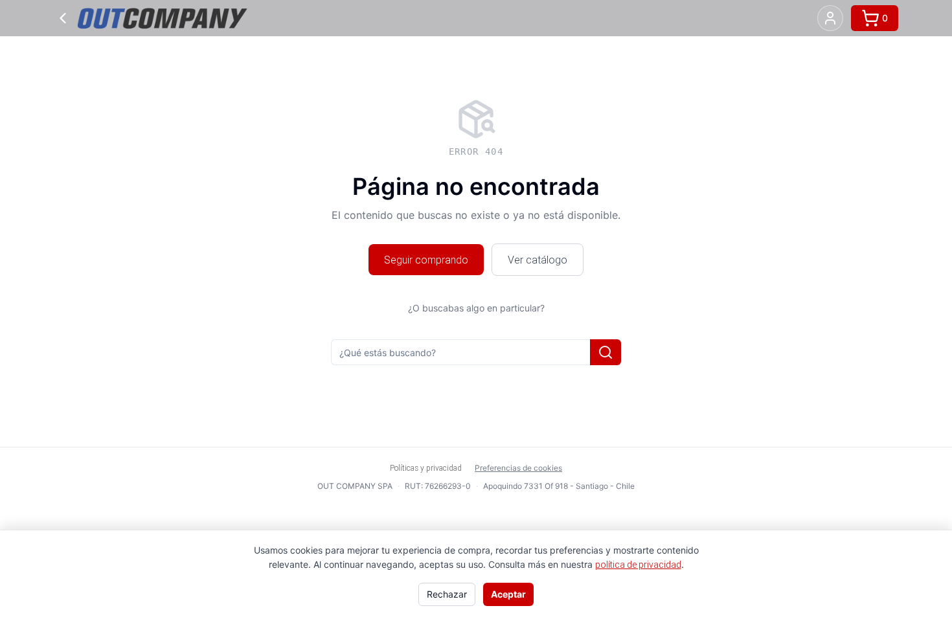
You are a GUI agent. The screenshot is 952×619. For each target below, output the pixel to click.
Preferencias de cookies (518, 468)
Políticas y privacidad (426, 468)
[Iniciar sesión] (830, 18)
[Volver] (63, 18)
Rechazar (447, 594)
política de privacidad (638, 564)
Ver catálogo (537, 259)
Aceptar (508, 594)
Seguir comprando (426, 259)
